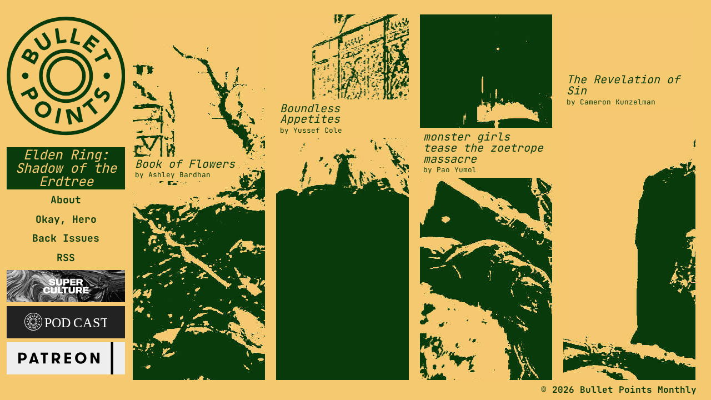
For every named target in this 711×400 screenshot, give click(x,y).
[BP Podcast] (66, 320)
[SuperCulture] (66, 284)
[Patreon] (66, 356)
